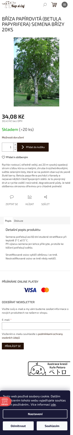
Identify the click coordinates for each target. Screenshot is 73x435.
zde (53, 404)
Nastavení (35, 414)
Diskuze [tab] (18, 220)
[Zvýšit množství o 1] (15, 145)
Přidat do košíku (35, 147)
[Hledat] (45, 4)
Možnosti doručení (13, 137)
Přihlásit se (13, 346)
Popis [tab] (8, 220)
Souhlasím (52, 426)
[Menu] (64, 4)
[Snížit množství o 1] (15, 149)
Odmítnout (18, 426)
